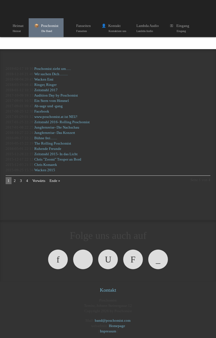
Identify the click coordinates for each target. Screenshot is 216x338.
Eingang (182, 28)
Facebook (41, 111)
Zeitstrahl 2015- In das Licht (56, 154)
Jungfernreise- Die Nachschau (56, 127)
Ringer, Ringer (45, 85)
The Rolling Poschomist (52, 143)
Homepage (117, 326)
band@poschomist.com (112, 320)
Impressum (108, 331)
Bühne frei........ (45, 138)
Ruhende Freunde (47, 149)
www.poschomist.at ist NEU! (55, 117)
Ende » (55, 181)
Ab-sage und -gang (48, 106)
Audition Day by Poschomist (56, 95)
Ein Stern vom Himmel (51, 101)
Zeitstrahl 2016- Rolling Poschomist (62, 122)
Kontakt (117, 28)
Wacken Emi (43, 79)
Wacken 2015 (44, 170)
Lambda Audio (147, 28)
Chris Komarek (45, 165)
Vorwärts (38, 181)
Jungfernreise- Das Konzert (54, 133)
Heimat (18, 28)
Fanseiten (83, 28)
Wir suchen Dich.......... (51, 74)
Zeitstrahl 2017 (46, 90)
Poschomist (49, 28)
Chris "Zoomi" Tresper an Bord (57, 159)
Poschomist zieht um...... (52, 69)
